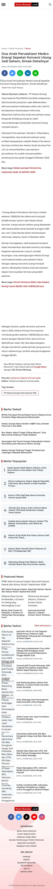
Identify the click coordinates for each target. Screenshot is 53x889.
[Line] (35, 73)
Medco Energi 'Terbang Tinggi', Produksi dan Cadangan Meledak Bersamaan (23, 451)
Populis (26, 859)
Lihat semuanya (42, 625)
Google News (40, 367)
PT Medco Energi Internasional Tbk (20, 393)
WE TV (26, 869)
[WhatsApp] (20, 73)
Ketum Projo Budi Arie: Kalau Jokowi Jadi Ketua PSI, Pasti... (28, 536)
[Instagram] (42, 817)
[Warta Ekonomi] (26, 4)
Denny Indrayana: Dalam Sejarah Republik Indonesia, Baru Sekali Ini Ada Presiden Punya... (28, 483)
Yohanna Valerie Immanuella (26, 378)
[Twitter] (12, 73)
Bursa (28, 48)
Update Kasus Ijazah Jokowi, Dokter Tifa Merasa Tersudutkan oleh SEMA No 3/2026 (28, 523)
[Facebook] (5, 73)
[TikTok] (26, 817)
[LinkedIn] (28, 73)
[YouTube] (34, 817)
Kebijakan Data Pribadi (26, 846)
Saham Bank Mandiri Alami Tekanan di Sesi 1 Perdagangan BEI (27, 549)
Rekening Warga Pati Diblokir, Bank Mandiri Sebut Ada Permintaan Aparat (26, 563)
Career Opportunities (26, 834)
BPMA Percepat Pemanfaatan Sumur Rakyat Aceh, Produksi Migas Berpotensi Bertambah (26, 416)
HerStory (26, 857)
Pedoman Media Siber (26, 837)
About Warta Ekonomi (26, 831)
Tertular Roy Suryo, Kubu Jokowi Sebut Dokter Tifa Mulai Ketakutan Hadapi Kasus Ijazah (28, 510)
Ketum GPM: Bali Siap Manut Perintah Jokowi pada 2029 (26, 496)
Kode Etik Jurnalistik (26, 843)
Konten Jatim (26, 872)
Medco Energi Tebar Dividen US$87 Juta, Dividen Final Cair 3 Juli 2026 (25, 424)
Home (4, 48)
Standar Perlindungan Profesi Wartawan (26, 840)
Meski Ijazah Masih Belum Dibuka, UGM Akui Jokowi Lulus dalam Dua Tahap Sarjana (26, 470)
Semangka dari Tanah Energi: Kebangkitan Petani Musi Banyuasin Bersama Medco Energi (26, 442)
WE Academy (27, 865)
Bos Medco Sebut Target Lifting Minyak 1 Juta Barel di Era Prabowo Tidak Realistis (24, 433)
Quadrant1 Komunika (26, 863)
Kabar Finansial (16, 48)
